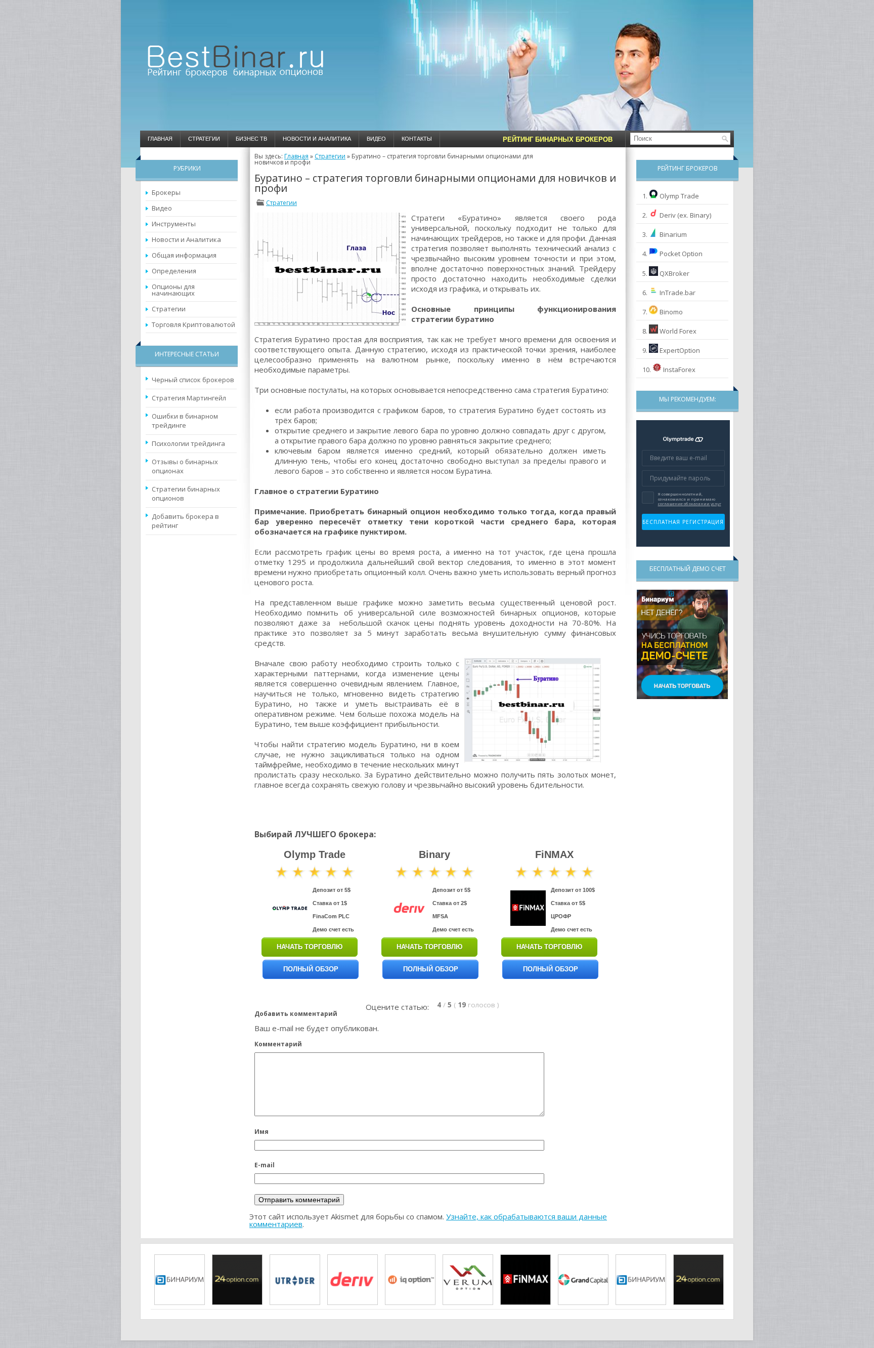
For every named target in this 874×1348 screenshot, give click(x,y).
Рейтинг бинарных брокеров (558, 139)
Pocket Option (681, 253)
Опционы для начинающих (173, 290)
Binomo (671, 311)
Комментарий (278, 1044)
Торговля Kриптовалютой (193, 324)
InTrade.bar (677, 292)
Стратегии (204, 139)
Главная (160, 139)
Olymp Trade (679, 195)
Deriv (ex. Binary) (685, 215)
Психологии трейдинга (188, 443)
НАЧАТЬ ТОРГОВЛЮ (309, 947)
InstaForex (679, 369)
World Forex (678, 331)
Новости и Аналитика (317, 139)
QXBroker (674, 273)
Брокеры (166, 192)
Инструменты (174, 223)
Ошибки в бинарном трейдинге (185, 421)
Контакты (417, 139)
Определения (174, 270)
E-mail (264, 1165)
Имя (261, 1131)
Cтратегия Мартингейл (189, 397)
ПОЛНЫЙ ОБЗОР (310, 969)
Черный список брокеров (193, 379)
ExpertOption (680, 350)
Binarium (673, 234)
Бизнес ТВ (251, 139)
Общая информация (184, 255)
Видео (376, 139)
